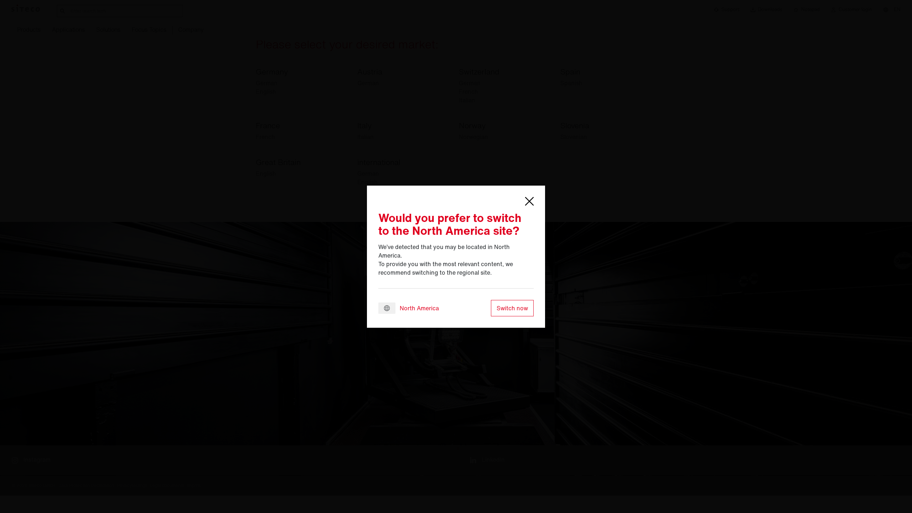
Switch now (512, 308)
